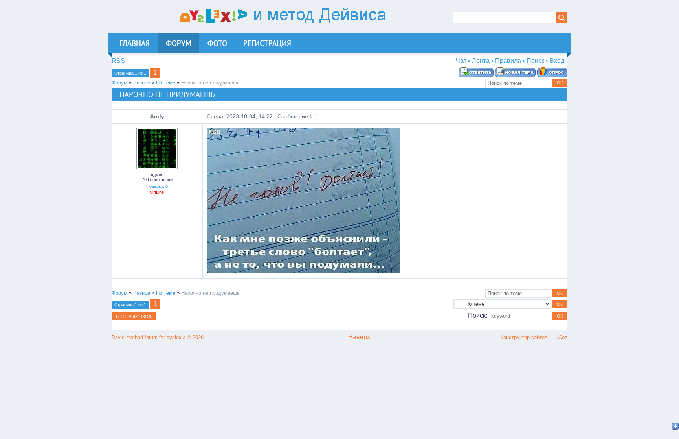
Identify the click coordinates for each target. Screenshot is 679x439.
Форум (119, 83)
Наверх (359, 337)
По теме (165, 83)
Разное (141, 83)
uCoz (561, 337)
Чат (461, 60)
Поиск (535, 60)
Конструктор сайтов (523, 337)
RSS (118, 60)
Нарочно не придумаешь (210, 83)
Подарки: (157, 186)
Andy (157, 116)
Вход (557, 60)
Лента (481, 60)
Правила (508, 60)
